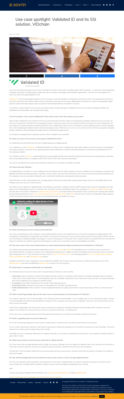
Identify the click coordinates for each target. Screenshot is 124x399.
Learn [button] (77, 5)
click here (94, 396)
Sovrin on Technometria (53, 377)
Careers (30, 382)
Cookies (12, 382)
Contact (45, 382)
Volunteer (38, 382)
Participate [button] (68, 5)
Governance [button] (57, 5)
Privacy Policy (21, 382)
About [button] (85, 5)
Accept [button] (102, 396)
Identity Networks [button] (43, 5)
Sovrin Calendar (96, 5)
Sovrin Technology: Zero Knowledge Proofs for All (27, 377)
